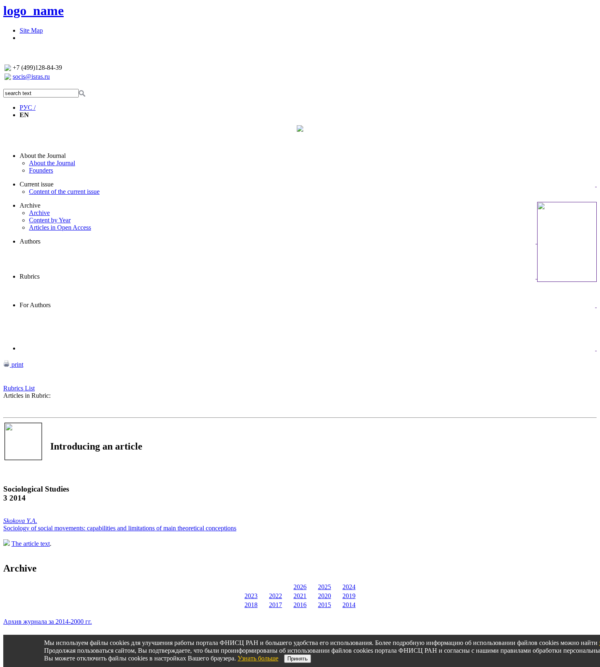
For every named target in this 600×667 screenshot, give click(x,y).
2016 (300, 604)
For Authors (35, 304)
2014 (349, 604)
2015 (324, 604)
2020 (324, 595)
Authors (30, 241)
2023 (251, 595)
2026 (300, 586)
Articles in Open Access (60, 227)
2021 (300, 595)
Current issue (36, 184)
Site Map (31, 30)
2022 (275, 595)
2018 (251, 604)
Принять (297, 659)
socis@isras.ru (31, 76)
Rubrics (30, 276)
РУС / (28, 107)
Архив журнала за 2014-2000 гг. (47, 621)
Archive (30, 205)
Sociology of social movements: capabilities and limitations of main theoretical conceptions (119, 528)
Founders (41, 170)
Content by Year (50, 220)
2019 (349, 595)
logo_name (33, 10)
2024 (349, 586)
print (16, 364)
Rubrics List (19, 388)
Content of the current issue (64, 191)
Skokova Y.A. (20, 520)
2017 (275, 604)
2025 (324, 586)
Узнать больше (258, 658)
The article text (30, 543)
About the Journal (43, 155)
